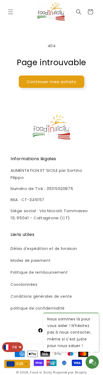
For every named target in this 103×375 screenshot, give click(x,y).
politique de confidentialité (38, 308)
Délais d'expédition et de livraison (44, 248)
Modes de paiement (30, 260)
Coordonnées (24, 284)
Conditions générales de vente (41, 296)
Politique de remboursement (39, 272)
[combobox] (17, 364)
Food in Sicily (41, 372)
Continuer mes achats (51, 81)
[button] (10, 12)
